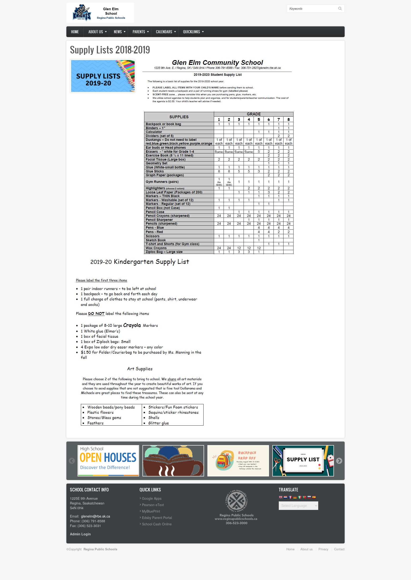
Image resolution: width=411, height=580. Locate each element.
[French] (290, 498)
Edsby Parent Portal (157, 517)
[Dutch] (285, 498)
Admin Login (80, 534)
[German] (295, 498)
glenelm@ (88, 516)
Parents (139, 31)
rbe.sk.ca (103, 516)
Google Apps (151, 498)
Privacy (323, 549)
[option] (108, 460)
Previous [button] (71, 460)
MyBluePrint (151, 511)
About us (95, 31)
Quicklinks (191, 31)
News (118, 31)
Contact (339, 549)
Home (75, 31)
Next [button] (339, 460)
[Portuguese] (304, 498)
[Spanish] (314, 498)
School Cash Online (157, 524)
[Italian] (300, 498)
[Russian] (309, 498)
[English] (281, 498)
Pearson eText (153, 504)
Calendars (164, 31)
